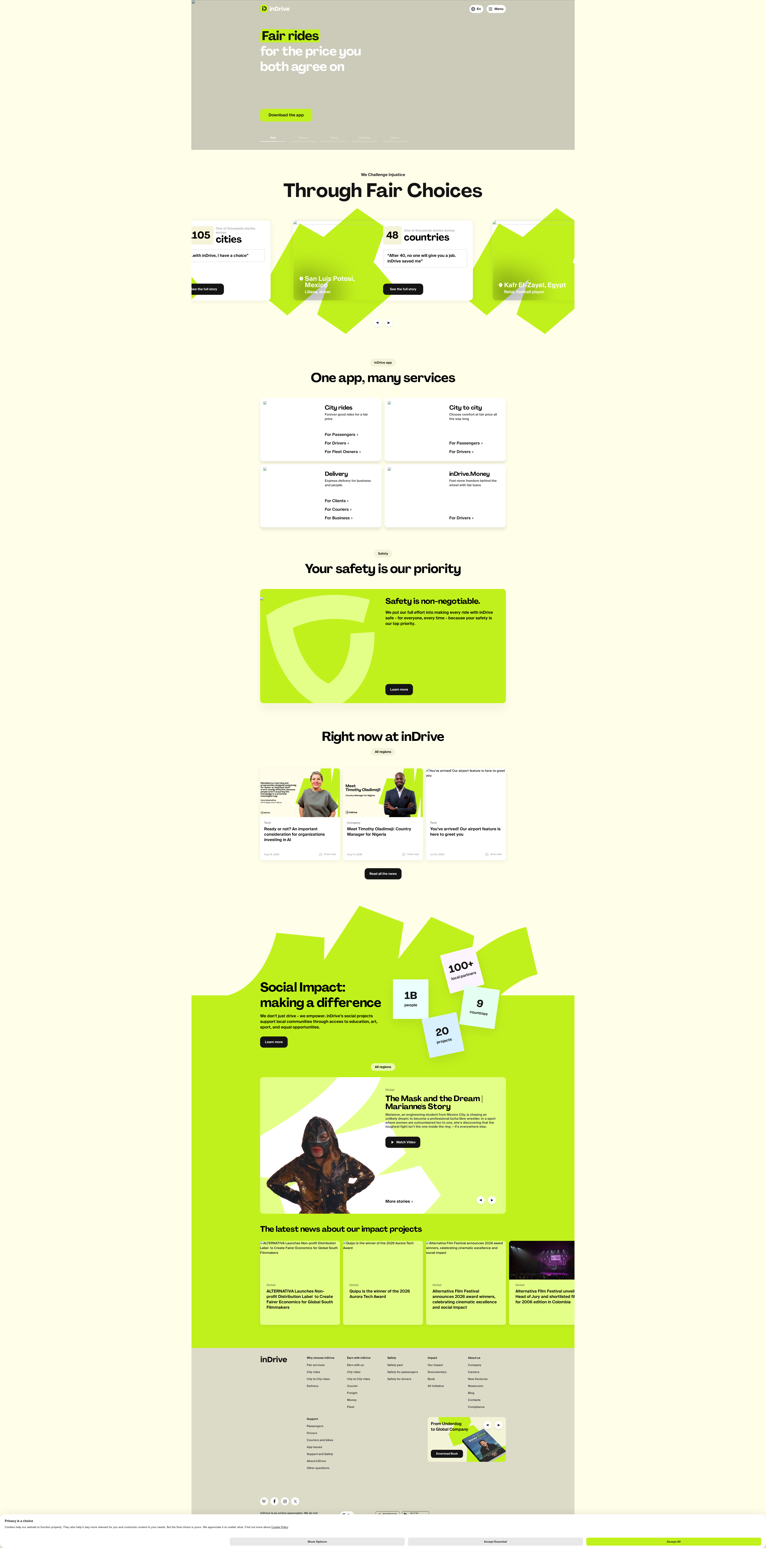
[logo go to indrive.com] (274, 9)
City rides (313, 1372)
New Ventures (478, 1379)
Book (431, 1379)
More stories (397, 1201)
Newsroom (475, 1386)
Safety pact (395, 1365)
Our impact (435, 1365)
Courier (352, 1386)
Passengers (315, 1426)
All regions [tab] (383, 752)
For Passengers (340, 434)
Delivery (313, 1386)
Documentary (437, 1372)
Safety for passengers (402, 1372)
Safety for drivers (399, 1379)
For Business (337, 518)
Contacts (474, 1400)
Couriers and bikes (320, 1440)
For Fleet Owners (341, 452)
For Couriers (337, 509)
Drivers (312, 1433)
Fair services (316, 1365)
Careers (473, 1372)
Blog (471, 1393)
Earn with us (355, 1365)
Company (474, 1365)
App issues (314, 1447)
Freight (352, 1393)
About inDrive (316, 1461)
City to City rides (318, 1379)
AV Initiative (436, 1386)
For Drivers (335, 443)
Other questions (318, 1468)
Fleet (350, 1407)
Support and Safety (320, 1454)
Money (352, 1400)
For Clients (335, 501)
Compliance (476, 1407)
